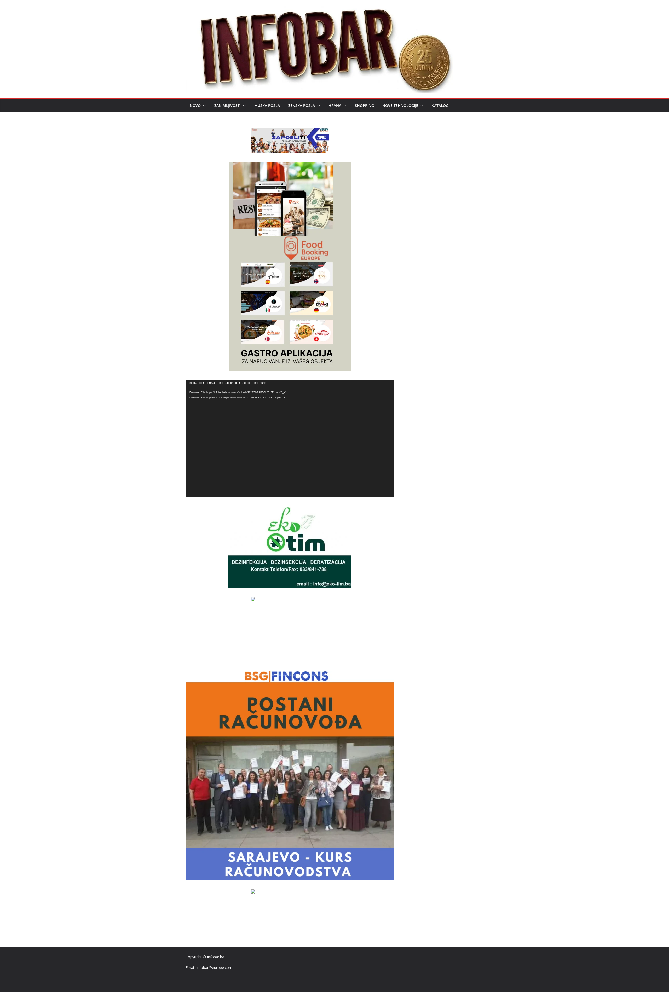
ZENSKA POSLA (301, 105)
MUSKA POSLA (267, 105)
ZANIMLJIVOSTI (227, 105)
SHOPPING (364, 105)
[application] (290, 438)
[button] (203, 105)
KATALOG (440, 105)
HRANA (334, 105)
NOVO (195, 105)
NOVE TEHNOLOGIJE (400, 105)
